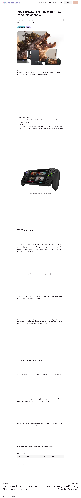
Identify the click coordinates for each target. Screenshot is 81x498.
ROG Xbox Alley (34, 72)
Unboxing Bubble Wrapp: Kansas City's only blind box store (20, 488)
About (56, 2)
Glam (53, 2)
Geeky (49, 2)
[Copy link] (61, 456)
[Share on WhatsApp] (44, 456)
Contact (61, 2)
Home (40, 2)
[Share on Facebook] (28, 456)
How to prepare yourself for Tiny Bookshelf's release (61, 488)
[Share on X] (19, 456)
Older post (74, 483)
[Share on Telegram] (53, 456)
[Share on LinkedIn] (36, 456)
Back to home (21, 7)
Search (68, 2)
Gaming (45, 2)
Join (75, 2)
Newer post (7, 483)
